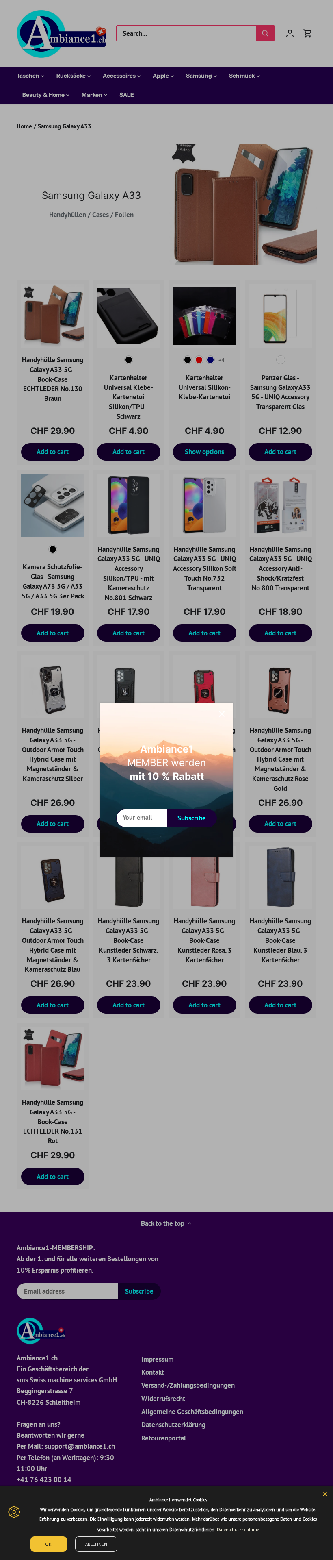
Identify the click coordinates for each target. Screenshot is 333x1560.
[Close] (222, 714)
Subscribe (191, 818)
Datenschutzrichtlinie (238, 1529)
